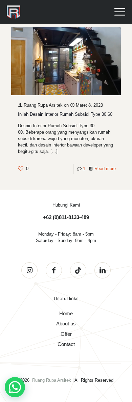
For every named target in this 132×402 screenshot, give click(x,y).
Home (66, 313)
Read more (105, 168)
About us (66, 323)
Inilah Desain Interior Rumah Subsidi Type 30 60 (65, 114)
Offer (66, 334)
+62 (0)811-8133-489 (66, 217)
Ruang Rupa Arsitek (43, 105)
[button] (15, 387)
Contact (66, 344)
